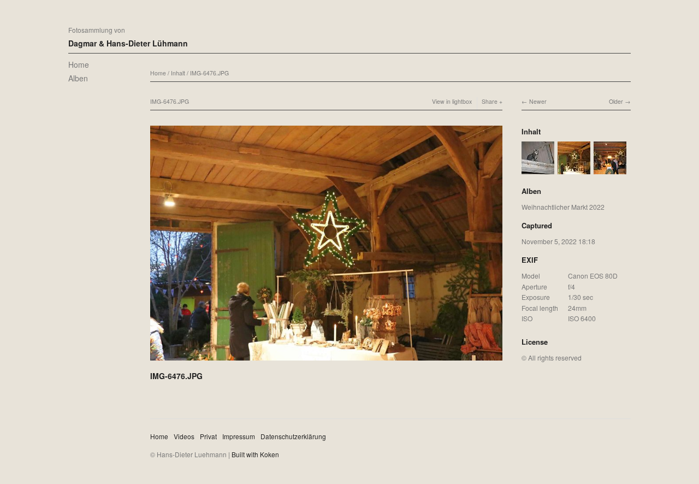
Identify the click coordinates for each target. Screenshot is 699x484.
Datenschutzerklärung (293, 436)
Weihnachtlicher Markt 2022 (563, 206)
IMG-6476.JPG (209, 73)
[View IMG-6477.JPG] (538, 169)
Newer (538, 101)
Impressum (238, 436)
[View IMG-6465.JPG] (610, 169)
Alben (78, 78)
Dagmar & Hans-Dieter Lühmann (128, 43)
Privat (208, 436)
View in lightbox (452, 101)
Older (616, 101)
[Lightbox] (326, 361)
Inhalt (178, 73)
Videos (184, 436)
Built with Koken (255, 454)
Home (78, 64)
